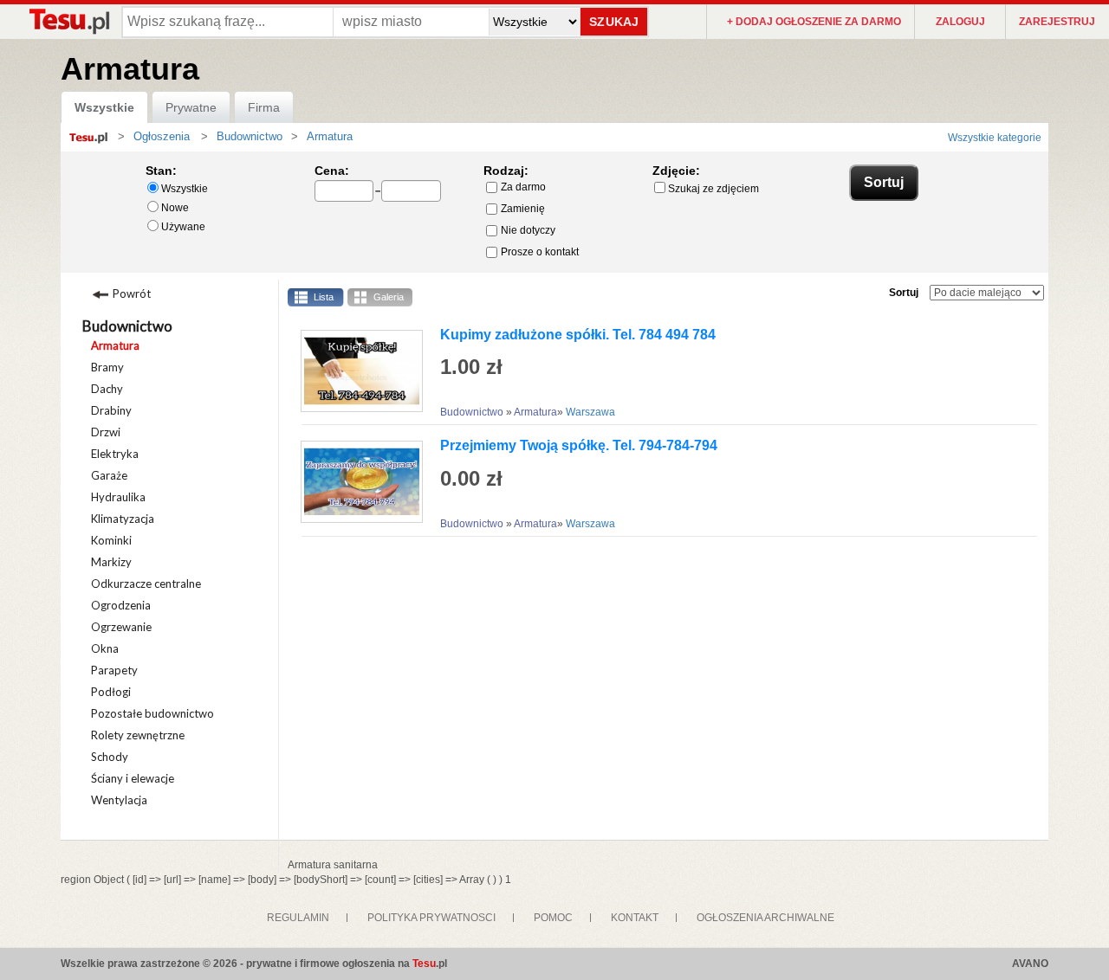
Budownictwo (127, 326)
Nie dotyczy (528, 230)
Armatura (115, 345)
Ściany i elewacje (132, 778)
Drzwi (105, 432)
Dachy (107, 389)
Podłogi (111, 692)
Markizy (111, 562)
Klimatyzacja (122, 518)
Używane (183, 227)
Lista (324, 297)
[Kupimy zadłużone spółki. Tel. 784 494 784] (355, 371)
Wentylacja (119, 800)
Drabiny (111, 410)
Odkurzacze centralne (146, 583)
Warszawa (590, 412)
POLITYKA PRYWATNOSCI (431, 918)
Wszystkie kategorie (994, 138)
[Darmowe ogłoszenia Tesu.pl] (68, 21)
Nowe (175, 208)
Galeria (388, 297)
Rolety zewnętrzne (138, 735)
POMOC (553, 918)
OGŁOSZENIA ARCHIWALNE (765, 918)
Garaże (109, 475)
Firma (264, 107)
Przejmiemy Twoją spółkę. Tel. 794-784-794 (578, 445)
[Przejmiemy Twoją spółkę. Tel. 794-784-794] (355, 482)
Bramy (107, 367)
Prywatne (191, 107)
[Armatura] (302, 136)
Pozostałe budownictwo (152, 713)
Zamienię (523, 209)
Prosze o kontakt (540, 252)
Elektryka (115, 454)
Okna (105, 648)
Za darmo (523, 187)
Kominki (111, 540)
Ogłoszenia (161, 136)
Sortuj (903, 293)
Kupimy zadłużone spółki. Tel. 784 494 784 (578, 334)
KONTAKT (634, 918)
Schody (109, 757)
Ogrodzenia (121, 605)
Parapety (114, 670)
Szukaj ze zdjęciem (713, 189)
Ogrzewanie (121, 627)
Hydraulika (118, 497)
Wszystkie (104, 107)
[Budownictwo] (212, 136)
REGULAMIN (298, 918)
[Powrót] (155, 292)
